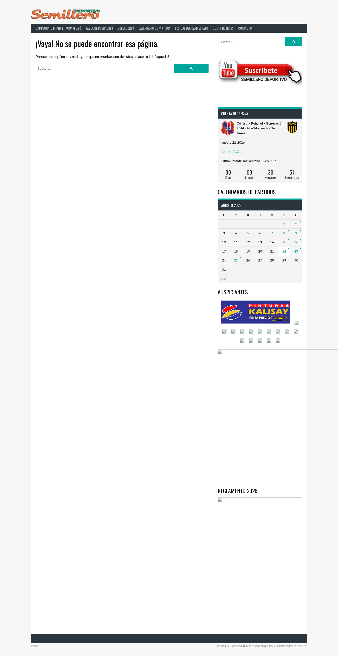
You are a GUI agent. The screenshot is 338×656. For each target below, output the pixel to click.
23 (296, 251)
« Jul (223, 278)
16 (296, 242)
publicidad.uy (252, 646)
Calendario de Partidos (154, 28)
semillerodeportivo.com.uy (288, 646)
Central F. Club (231, 151)
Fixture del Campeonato (191, 28)
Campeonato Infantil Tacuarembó (58, 28)
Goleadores (125, 28)
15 (284, 242)
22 (284, 251)
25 (236, 260)
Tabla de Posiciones (99, 28)
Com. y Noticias (223, 28)
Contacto (245, 28)
